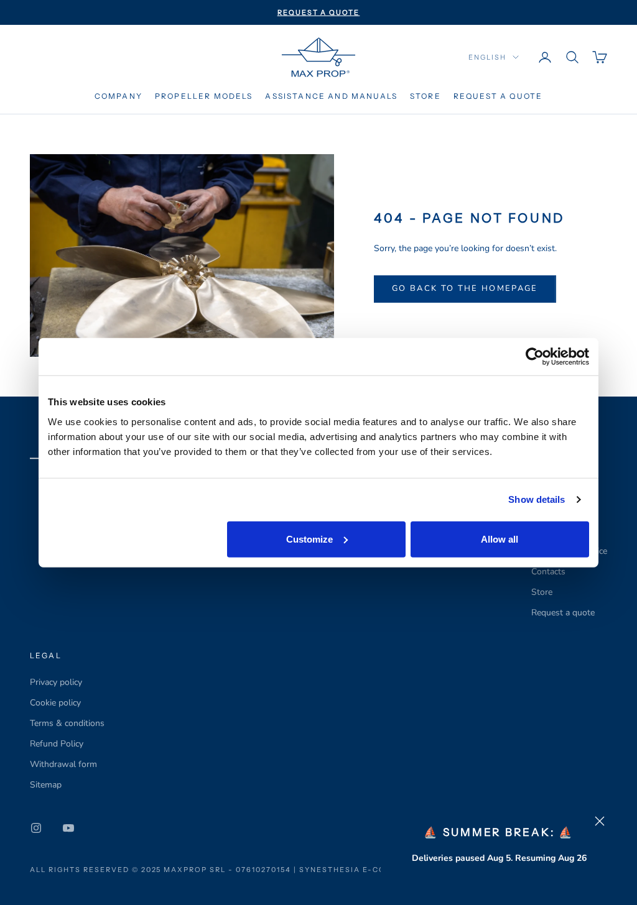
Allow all (499, 538)
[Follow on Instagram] (36, 828)
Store (425, 96)
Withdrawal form (63, 764)
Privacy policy (56, 682)
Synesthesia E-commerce (361, 869)
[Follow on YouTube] (68, 828)
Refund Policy (56, 744)
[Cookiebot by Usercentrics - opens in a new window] (534, 356)
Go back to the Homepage (465, 288)
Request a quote (497, 96)
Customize (309, 538)
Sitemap (46, 785)
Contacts (548, 571)
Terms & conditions (67, 723)
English (487, 57)
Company (118, 96)
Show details (536, 499)
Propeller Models (204, 96)
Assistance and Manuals (331, 96)
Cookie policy (55, 703)
